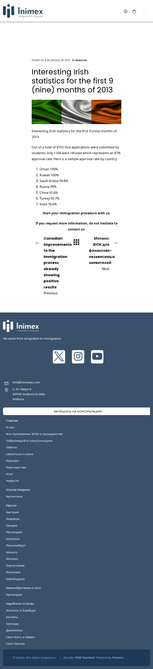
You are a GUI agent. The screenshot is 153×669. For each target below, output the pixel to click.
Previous (56, 265)
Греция (11, 525)
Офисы (11, 447)
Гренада (12, 624)
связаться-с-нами (19, 454)
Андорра (13, 519)
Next (102, 253)
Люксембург (16, 545)
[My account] (125, 11)
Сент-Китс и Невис (20, 637)
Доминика (14, 630)
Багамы (12, 617)
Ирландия (14, 532)
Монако (12, 559)
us (108, 213)
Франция (13, 572)
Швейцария (15, 579)
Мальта (12, 552)
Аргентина (14, 496)
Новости (81, 60)
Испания (13, 539)
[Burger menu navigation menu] (145, 11)
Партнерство (16, 467)
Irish (53, 131)
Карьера (12, 460)
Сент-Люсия (15, 643)
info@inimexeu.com (26, 382)
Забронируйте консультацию (29, 441)
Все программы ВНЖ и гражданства (34, 434)
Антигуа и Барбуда (21, 610)
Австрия (12, 512)
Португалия (15, 565)
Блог (9, 474)
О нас (10, 427)
